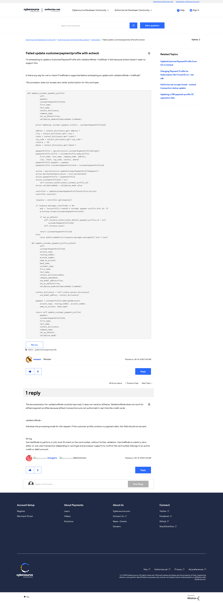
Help (182, 10)
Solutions (68, 521)
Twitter (163, 511)
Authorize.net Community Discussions (73, 40)
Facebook (164, 516)
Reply (143, 371)
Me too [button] (34, 345)
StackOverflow (167, 526)
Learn (67, 511)
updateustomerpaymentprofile (46, 350)
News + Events (120, 521)
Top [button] (27, 597)
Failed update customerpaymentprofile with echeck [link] (123, 40)
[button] (30, 371)
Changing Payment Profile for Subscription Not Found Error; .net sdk (177, 74)
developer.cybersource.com (187, 1)
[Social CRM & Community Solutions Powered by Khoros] (193, 597)
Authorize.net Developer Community (132, 10)
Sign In (196, 10)
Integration (95, 40)
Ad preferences (196, 569)
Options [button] (195, 39)
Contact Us (118, 516)
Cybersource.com (121, 511)
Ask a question (152, 25)
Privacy (178, 569)
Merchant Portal (25, 516)
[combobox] (97, 25)
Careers (117, 526)
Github (163, 521)
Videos (67, 516)
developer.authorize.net (163, 1)
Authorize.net (161, 569)
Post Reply (138, 484)
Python (30, 350)
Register (21, 511)
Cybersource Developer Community (31, 10)
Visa (146, 569)
